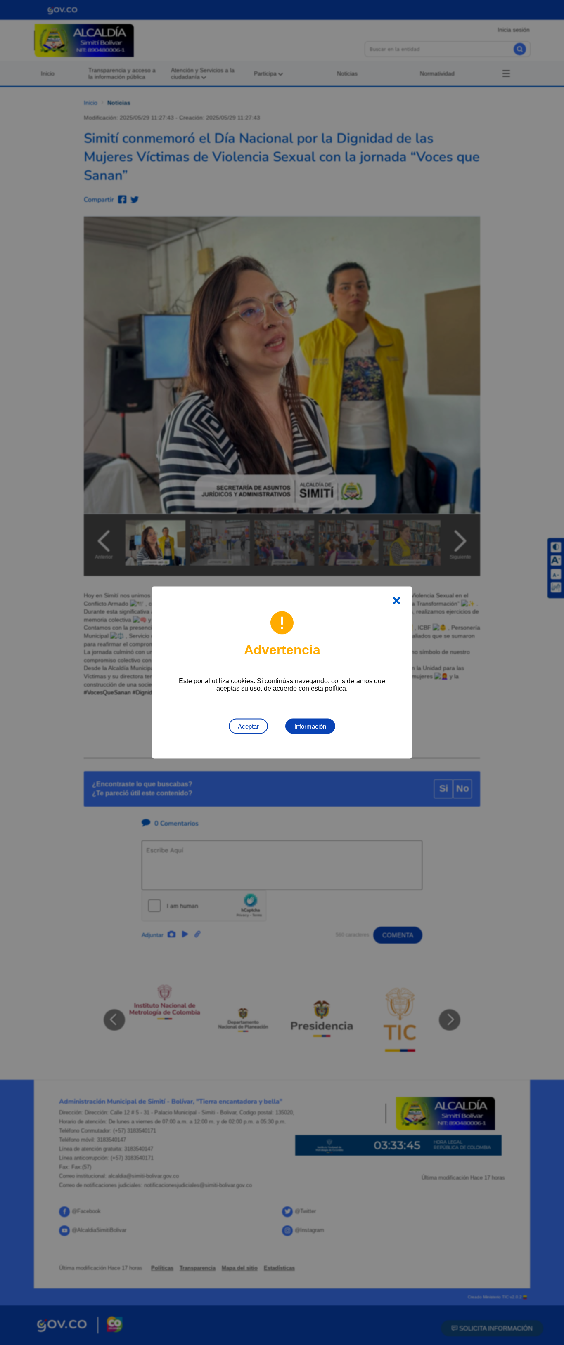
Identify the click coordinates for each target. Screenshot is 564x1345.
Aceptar (248, 726)
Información (310, 726)
